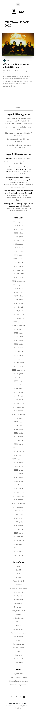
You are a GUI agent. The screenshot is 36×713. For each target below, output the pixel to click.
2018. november (18, 540)
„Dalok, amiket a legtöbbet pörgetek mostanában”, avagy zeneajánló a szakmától (18, 160)
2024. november (18, 274)
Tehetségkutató (18, 648)
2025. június (18, 251)
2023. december (18, 314)
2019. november (18, 496)
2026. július (18, 226)
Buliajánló (18, 566)
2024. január (18, 311)
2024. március (18, 303)
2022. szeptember (18, 370)
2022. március (18, 392)
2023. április (18, 344)
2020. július (18, 466)
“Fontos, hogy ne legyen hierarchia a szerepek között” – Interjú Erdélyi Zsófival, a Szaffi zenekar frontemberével (18, 121)
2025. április (18, 255)
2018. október (18, 544)
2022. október (18, 366)
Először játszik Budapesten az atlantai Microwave (17, 66)
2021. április (18, 433)
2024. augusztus (18, 285)
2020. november (18, 451)
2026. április (18, 237)
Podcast (18, 625)
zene (18, 651)
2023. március (18, 348)
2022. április (18, 389)
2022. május (18, 385)
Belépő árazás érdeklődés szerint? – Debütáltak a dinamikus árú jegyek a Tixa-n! (18, 197)
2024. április (18, 300)
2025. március (18, 259)
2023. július (18, 333)
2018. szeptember (18, 548)
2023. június (18, 337)
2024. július (18, 288)
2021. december (18, 403)
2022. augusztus (18, 374)
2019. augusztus (18, 507)
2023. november (18, 318)
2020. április (18, 477)
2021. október (18, 411)
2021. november (18, 407)
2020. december (18, 448)
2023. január (18, 355)
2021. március (18, 437)
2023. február (18, 351)
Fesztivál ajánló (18, 581)
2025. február (18, 263)
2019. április (18, 522)
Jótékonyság (18, 600)
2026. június (18, 229)
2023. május (18, 340)
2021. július (18, 422)
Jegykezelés (18, 596)
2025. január (18, 266)
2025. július (18, 248)
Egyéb (18, 577)
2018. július (18, 555)
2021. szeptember (18, 414)
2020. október (18, 455)
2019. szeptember (18, 503)
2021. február (18, 440)
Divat (18, 574)
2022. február (18, 396)
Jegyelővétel (15, 71)
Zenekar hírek (18, 659)
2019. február (18, 529)
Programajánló (18, 629)
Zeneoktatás (18, 663)
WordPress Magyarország (18, 685)
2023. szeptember (18, 326)
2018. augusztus (18, 551)
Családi (18, 570)
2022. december (18, 359)
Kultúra (18, 614)
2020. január (18, 489)
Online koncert (18, 618)
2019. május (18, 518)
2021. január (18, 444)
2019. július (18, 511)
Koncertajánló (18, 607)
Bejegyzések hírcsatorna (18, 677)
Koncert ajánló (25, 71)
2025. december (18, 240)
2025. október (18, 244)
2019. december (18, 492)
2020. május (18, 474)
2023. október (18, 322)
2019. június (18, 514)
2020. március (18, 481)
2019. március (18, 526)
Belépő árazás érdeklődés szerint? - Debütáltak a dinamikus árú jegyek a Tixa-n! (18, 180)
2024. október (18, 277)
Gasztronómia (18, 585)
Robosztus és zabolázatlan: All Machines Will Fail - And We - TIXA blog (18, 169)
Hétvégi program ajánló (18, 588)
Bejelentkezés (18, 674)
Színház (18, 640)
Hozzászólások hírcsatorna (18, 681)
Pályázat (18, 622)
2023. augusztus (18, 329)
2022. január (18, 400)
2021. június (18, 426)
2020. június (18, 470)
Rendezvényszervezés (18, 633)
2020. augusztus (18, 463)
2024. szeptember (18, 281)
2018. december (18, 537)
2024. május (18, 296)
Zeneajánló (18, 655)
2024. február (18, 307)
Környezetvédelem (18, 611)
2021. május (18, 429)
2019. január (18, 533)
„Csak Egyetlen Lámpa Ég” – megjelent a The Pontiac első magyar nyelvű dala (18, 208)
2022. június (18, 381)
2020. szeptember (18, 459)
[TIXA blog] (18, 17)
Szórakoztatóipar (18, 644)
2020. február (18, 485)
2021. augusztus (18, 418)
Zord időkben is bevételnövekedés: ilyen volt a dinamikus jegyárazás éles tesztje (18, 184)
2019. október (18, 500)
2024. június (18, 292)
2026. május (18, 233)
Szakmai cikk (18, 637)
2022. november (18, 363)
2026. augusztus (18, 222)
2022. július (18, 377)
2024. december (18, 270)
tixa (8, 61)
